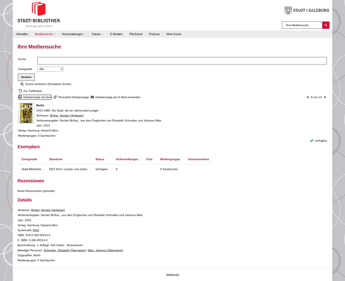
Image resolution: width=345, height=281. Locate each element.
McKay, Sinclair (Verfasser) (67, 115)
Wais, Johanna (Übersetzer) (105, 250)
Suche (22, 59)
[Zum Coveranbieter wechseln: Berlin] (26, 113)
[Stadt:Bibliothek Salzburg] (39, 14)
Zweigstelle (25, 69)
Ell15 (36, 230)
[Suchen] (325, 25)
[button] (45, 34)
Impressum (172, 274)
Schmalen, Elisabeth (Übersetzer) (65, 250)
